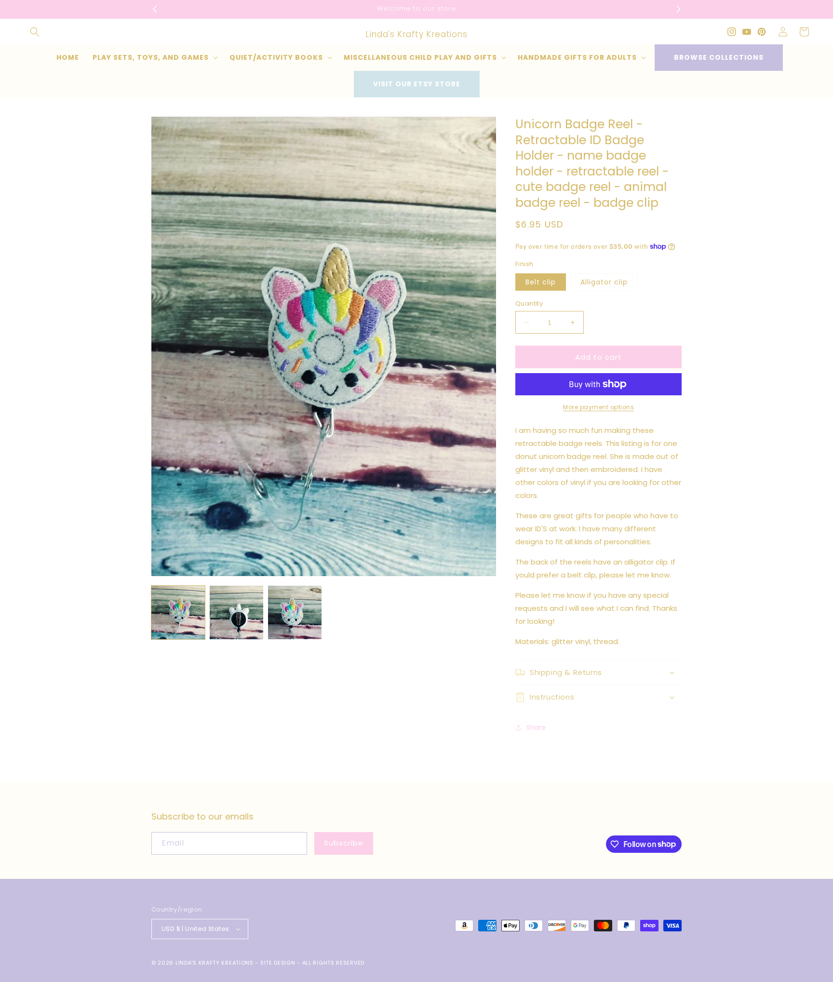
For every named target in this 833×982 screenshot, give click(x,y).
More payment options (598, 407)
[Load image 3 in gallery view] (295, 612)
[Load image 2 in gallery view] (236, 612)
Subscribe (343, 843)
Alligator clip (604, 282)
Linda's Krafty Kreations (214, 963)
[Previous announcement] (154, 9)
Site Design (278, 963)
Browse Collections (719, 57)
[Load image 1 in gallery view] (178, 612)
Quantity (529, 303)
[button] (34, 31)
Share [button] (536, 727)
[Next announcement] (678, 9)
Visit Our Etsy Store (416, 84)
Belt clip (540, 282)
